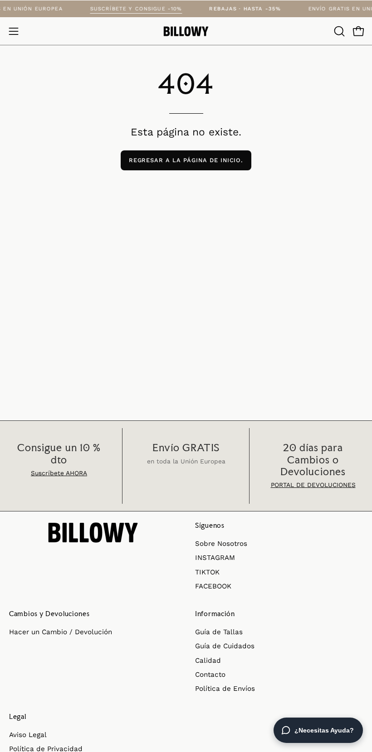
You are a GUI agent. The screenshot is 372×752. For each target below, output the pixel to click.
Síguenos (210, 525)
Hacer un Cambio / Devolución (60, 632)
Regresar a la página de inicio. (186, 160)
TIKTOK (207, 572)
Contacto (210, 674)
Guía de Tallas (219, 632)
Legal (17, 717)
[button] (338, 31)
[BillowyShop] (186, 31)
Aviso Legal (28, 735)
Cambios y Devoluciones (49, 614)
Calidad (208, 660)
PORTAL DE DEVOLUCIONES (313, 484)
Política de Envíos (225, 689)
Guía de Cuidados (225, 646)
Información (215, 614)
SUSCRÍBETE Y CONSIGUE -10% (141, 8)
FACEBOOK (213, 586)
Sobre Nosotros (221, 544)
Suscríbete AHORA (59, 473)
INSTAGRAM (215, 558)
